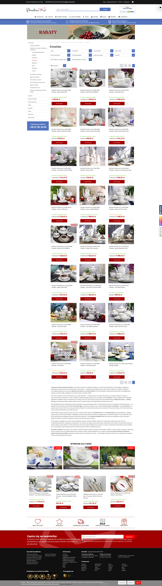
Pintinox (110, 565)
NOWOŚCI (59, 525)
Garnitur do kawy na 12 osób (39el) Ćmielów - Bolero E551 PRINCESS (90, 91)
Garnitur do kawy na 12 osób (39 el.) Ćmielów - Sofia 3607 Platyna (119, 286)
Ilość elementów (55, 55)
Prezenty (113, 17)
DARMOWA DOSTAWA (81, 525)
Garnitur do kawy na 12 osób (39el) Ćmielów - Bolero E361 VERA (61, 91)
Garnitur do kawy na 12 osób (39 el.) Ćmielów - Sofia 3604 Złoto (119, 91)
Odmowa (130, 583)
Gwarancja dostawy (32, 554)
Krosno (124, 564)
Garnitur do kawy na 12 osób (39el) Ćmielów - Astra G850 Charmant (90, 325)
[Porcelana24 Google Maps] (160, 231)
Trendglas (124, 565)
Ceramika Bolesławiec (38, 52)
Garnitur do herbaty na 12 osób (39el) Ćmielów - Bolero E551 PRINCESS (62, 247)
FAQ (64, 565)
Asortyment (97, 51)
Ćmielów (34, 60)
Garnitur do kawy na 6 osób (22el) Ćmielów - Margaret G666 (121, 364)
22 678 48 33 (126, 557)
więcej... (124, 570)
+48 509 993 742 (49, 2)
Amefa (110, 569)
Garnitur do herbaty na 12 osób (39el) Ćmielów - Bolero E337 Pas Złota (119, 325)
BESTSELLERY (38, 525)
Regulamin (66, 556)
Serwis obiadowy (35, 45)
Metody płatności (31, 560)
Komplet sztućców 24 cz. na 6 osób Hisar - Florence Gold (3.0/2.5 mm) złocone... (93, 496)
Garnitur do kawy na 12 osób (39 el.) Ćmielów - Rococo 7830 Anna (61, 208)
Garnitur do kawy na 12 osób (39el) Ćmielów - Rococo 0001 (90, 169)
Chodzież (34, 57)
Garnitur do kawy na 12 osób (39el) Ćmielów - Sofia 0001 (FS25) (90, 364)
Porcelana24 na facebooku (160, 209)
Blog (104, 2)
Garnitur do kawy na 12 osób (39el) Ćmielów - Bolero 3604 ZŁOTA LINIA (61, 130)
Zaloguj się (126, 2)
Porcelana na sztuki (35, 80)
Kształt (117, 55)
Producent (75, 51)
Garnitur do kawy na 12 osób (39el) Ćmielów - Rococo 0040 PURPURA (90, 208)
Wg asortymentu (34, 77)
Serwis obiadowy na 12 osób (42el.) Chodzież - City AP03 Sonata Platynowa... (40, 494)
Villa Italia (34, 68)
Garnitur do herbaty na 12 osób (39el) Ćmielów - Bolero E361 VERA (62, 286)
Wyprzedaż (124, 17)
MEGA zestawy (34, 85)
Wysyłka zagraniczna (32, 562)
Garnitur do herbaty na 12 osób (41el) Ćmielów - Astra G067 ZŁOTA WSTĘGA (90, 286)
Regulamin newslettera (69, 557)
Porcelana (40, 17)
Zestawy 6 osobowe (36, 74)
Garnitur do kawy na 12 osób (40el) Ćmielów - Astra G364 (61, 364)
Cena (52, 51)
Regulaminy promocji (68, 559)
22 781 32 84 (107, 557)
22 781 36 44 (58, 2)
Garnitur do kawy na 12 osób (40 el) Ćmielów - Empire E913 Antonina (90, 247)
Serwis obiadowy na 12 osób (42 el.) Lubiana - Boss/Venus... (120, 494)
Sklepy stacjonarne (112, 2)
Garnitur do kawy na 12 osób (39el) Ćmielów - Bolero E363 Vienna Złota (119, 130)
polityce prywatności (65, 584)
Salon (104, 17)
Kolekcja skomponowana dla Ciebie (38, 91)
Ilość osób (118, 51)
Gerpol (110, 567)
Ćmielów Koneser (35, 87)
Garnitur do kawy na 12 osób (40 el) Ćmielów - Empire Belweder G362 (119, 247)
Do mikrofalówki (76, 55)
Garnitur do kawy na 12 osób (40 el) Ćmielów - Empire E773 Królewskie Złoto (120, 169)
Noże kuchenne (76, 17)
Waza (33, 65)
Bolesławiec (98, 564)
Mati (123, 567)
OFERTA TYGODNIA (103, 525)
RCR (96, 570)
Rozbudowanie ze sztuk (79, 59)
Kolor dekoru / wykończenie (59, 59)
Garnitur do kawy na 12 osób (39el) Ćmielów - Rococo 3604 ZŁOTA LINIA (90, 130)
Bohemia (97, 569)
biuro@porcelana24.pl (68, 2)
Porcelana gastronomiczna (37, 82)
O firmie (120, 2)
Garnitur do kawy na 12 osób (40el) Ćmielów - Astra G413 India (61, 325)
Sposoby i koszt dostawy (34, 559)
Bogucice (34, 63)
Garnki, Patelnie (62, 17)
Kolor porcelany (98, 55)
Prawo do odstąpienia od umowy (70, 562)
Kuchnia (95, 17)
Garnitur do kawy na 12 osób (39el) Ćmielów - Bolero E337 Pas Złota (118, 208)
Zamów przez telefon (38, 125)
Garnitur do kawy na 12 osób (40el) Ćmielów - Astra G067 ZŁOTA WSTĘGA (62, 169)
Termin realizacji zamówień (34, 556)
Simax (123, 569)
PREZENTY (124, 525)
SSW (109, 570)
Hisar (109, 564)
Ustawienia (122, 583)
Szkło (87, 17)
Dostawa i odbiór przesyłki (34, 557)
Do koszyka (59, 103)
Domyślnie (55, 65)
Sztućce (50, 17)
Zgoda (138, 583)
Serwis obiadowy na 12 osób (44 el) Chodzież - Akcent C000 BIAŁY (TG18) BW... (66, 496)
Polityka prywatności (68, 560)
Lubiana (34, 55)
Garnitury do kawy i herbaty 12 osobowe (38, 49)
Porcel (34, 71)
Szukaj (105, 9)
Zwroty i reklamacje (50, 554)
